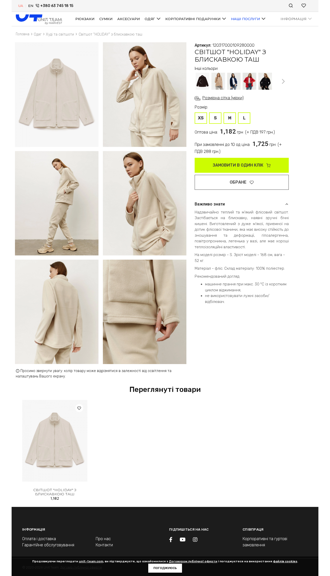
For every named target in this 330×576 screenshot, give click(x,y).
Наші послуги (246, 19)
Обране (239, 182)
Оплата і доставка (39, 538)
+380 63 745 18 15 (56, 6)
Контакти (104, 544)
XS (201, 118)
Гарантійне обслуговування (48, 544)
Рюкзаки (84, 19)
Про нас (103, 538)
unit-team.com (91, 561)
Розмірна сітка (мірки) (223, 97)
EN (30, 6)
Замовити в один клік (238, 165)
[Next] (283, 81)
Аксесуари (128, 19)
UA (20, 6)
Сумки (105, 19)
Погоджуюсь (165, 568)
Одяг (150, 19)
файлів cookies (285, 561)
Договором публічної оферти (193, 561)
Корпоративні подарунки (193, 19)
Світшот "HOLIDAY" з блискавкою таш (54, 492)
